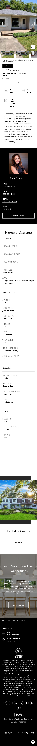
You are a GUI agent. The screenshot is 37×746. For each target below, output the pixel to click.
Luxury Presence (18, 722)
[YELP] (21, 703)
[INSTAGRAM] (11, 703)
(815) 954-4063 (8, 194)
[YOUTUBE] (27, 703)
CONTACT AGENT (18, 216)
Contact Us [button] (18, 605)
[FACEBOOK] (5, 703)
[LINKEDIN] (16, 703)
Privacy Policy (28, 732)
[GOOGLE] (32, 703)
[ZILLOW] (19, 708)
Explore (18, 542)
